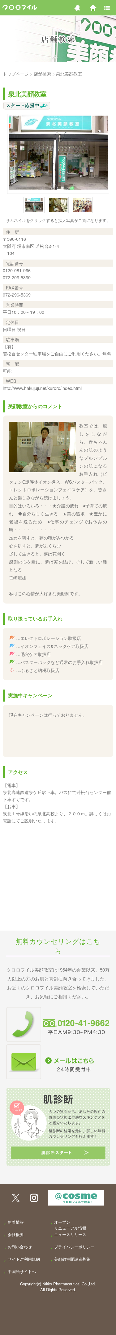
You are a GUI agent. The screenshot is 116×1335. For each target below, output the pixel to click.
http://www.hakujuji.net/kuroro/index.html (42, 388)
